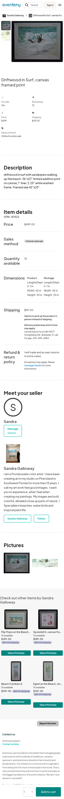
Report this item (47, 723)
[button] (32, 5)
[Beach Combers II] (16, 682)
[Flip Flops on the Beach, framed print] (16, 632)
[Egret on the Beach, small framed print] (48, 684)
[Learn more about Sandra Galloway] (13, 453)
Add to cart (48, 792)
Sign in (50, 5)
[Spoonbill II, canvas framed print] (48, 632)
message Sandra (32, 365)
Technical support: (11, 742)
